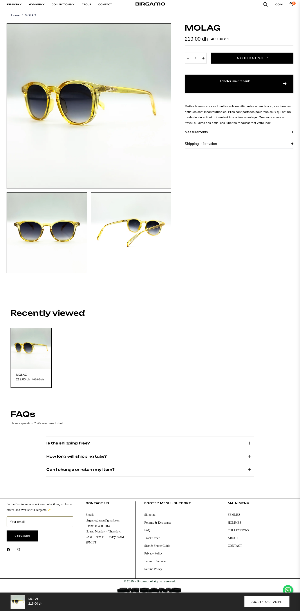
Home (15, 15)
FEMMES (234, 514)
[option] (89, 106)
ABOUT (233, 538)
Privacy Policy (153, 553)
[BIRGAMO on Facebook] (9, 549)
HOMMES (234, 522)
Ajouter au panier (266, 602)
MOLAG (21, 374)
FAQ (147, 530)
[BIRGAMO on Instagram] (19, 549)
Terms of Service (155, 561)
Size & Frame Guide (157, 545)
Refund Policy (153, 569)
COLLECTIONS (238, 530)
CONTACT (235, 545)
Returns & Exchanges (157, 522)
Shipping (149, 514)
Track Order (152, 538)
